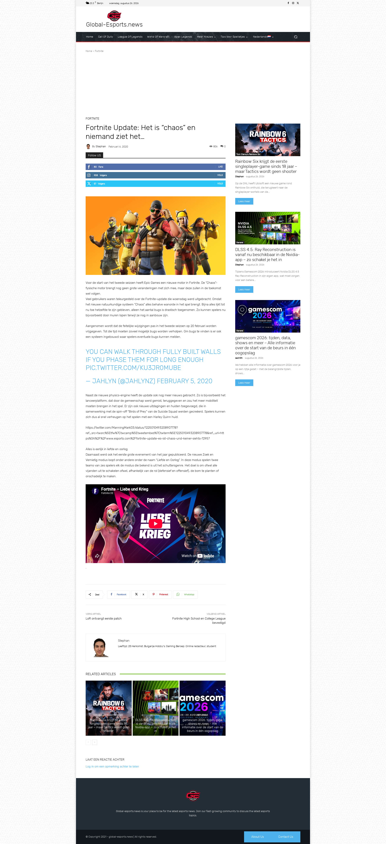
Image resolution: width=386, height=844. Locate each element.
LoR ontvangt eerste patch (104, 618)
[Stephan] (89, 146)
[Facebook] (288, 3)
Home (89, 51)
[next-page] (94, 742)
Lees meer (244, 201)
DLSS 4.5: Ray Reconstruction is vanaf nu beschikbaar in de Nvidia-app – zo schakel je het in (155, 725)
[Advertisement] (193, 83)
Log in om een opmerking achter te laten (112, 766)
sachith (239, 358)
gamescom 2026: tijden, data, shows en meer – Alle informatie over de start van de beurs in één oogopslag (202, 725)
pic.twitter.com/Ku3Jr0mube (133, 368)
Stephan (101, 146)
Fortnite (99, 51)
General (155, 715)
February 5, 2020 (185, 381)
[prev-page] (88, 742)
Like (220, 166)
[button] (295, 37)
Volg (220, 175)
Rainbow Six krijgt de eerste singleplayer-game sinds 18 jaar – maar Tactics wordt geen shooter (108, 725)
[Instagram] (293, 3)
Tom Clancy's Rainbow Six (108, 715)
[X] (298, 3)
